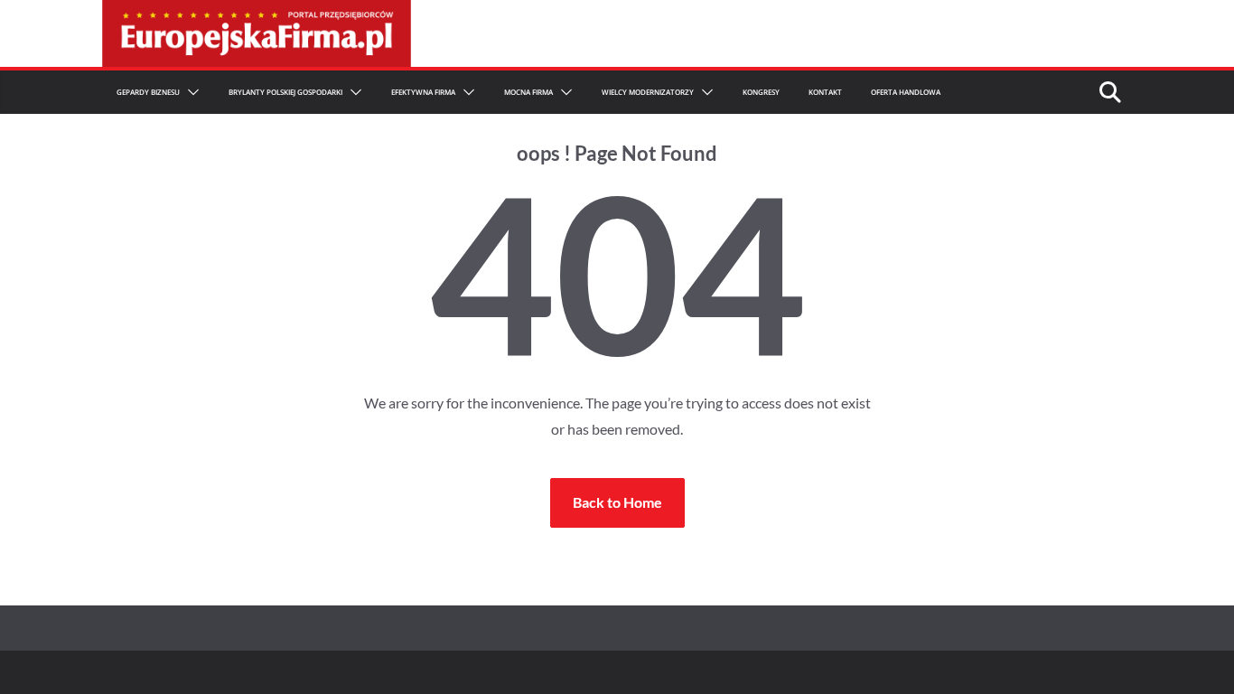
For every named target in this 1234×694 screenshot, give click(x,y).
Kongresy (761, 92)
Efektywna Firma (423, 92)
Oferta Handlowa (905, 92)
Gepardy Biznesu (148, 92)
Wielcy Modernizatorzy (648, 92)
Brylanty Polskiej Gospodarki (285, 92)
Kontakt (825, 92)
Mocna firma (528, 92)
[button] (190, 92)
